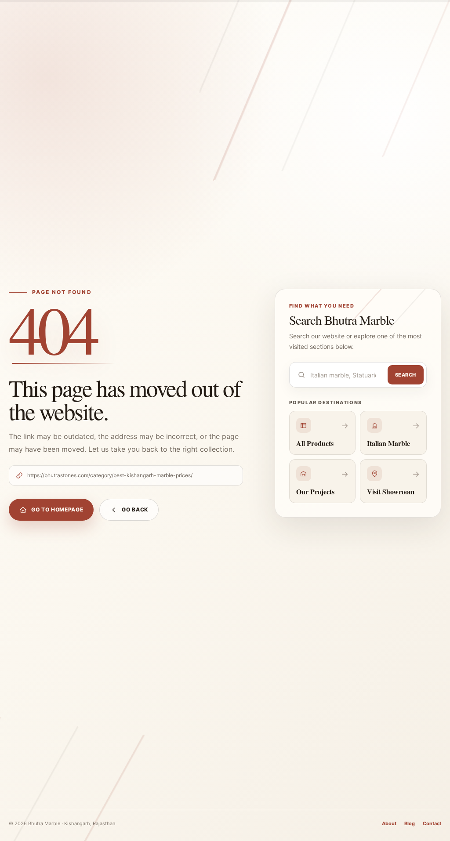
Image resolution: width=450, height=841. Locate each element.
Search (405, 375)
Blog (409, 823)
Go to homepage (57, 509)
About (389, 823)
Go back (135, 509)
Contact (432, 823)
